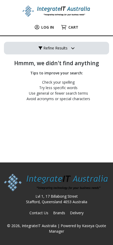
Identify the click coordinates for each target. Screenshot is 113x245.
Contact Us (38, 212)
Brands (59, 212)
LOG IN (47, 27)
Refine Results (55, 47)
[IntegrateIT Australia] (56, 10)
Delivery (77, 212)
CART (73, 27)
